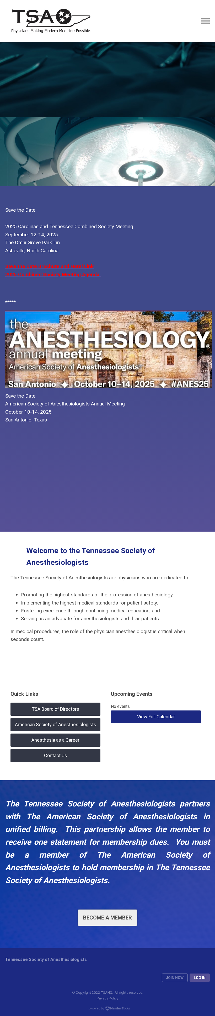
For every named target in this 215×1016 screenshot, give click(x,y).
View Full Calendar (156, 716)
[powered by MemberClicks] (107, 1009)
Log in (200, 978)
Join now (175, 978)
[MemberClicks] (49, 21)
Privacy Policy (107, 998)
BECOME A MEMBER (107, 918)
